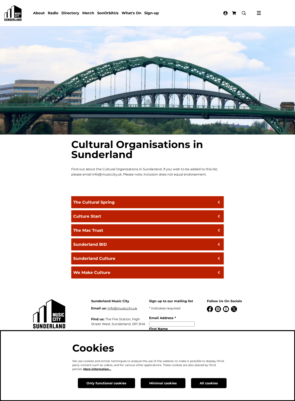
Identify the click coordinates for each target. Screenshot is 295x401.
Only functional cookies (106, 383)
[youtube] (226, 309)
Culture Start (87, 216)
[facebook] (210, 309)
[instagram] (218, 309)
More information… (97, 369)
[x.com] (234, 309)
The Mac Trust (88, 230)
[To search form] (244, 13)
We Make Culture (91, 272)
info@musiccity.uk (122, 308)
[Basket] (234, 13)
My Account (225, 13)
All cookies (209, 383)
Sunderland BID (90, 244)
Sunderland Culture (94, 258)
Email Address (162, 318)
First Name (158, 329)
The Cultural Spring (94, 202)
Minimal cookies (163, 383)
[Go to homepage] (13, 13)
